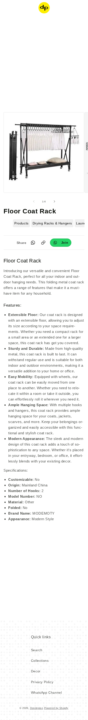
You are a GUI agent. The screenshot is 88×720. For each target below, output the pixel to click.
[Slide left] (34, 201)
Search (36, 650)
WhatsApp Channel (46, 692)
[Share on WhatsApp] (33, 242)
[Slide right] (54, 201)
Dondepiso (36, 708)
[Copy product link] (43, 242)
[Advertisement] (44, 63)
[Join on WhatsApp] (61, 243)
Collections (40, 660)
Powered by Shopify (56, 708)
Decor (36, 671)
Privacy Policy (42, 682)
